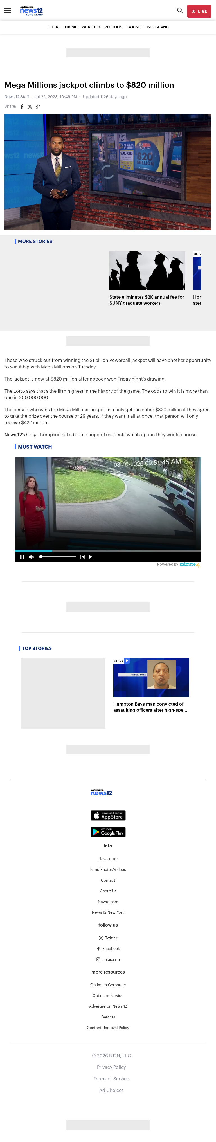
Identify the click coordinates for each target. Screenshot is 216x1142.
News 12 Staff (16, 97)
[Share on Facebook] (22, 106)
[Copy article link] (37, 106)
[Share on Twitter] (30, 106)
